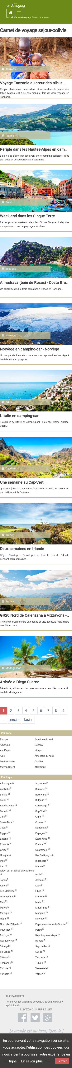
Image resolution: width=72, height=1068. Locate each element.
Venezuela (41, 968)
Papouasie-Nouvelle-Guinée (50, 924)
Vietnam (4, 973)
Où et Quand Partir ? (52, 1001)
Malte (38, 902)
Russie (39, 940)
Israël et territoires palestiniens (17, 870)
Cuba (3, 827)
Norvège (40, 918)
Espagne (40, 833)
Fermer (62, 1061)
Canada (4, 811)
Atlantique (40, 767)
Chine (38, 816)
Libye (38, 891)
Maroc (3, 907)
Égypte (4, 833)
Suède (38, 951)
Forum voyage (14, 1001)
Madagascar (7, 896)
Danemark (41, 827)
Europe (4, 739)
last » (28, 719)
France (39, 844)
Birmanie (40, 789)
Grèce (3, 850)
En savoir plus (32, 1061)
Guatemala (41, 850)
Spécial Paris (13, 1005)
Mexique (4, 913)
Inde (2, 860)
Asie (2, 755)
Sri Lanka (5, 951)
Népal (3, 918)
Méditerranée (7, 761)
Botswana (40, 794)
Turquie (4, 968)
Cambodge (41, 805)
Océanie (39, 745)
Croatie (39, 822)
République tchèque (46, 935)
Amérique (5, 745)
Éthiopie (4, 844)
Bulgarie (39, 800)
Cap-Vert (40, 811)
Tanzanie (40, 957)
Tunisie (39, 963)
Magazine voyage (31, 1001)
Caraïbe (39, 761)
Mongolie (40, 913)
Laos (38, 885)
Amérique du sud (44, 739)
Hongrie (4, 855)
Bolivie (3, 794)
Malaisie (40, 896)
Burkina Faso (7, 805)
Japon (3, 880)
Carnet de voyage (22, 17)
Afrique (38, 750)
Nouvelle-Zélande (9, 924)
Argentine (40, 783)
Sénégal (4, 946)
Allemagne (6, 783)
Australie (5, 789)
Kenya (3, 885)
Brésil (3, 800)
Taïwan (4, 957)
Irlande (39, 866)
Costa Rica (6, 822)
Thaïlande (5, 963)
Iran (2, 866)
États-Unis (41, 838)
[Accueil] (16, 5)
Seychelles (41, 946)
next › (14, 719)
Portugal (4, 935)
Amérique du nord (44, 755)
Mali (2, 902)
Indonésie (40, 860)
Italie (38, 874)
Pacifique (5, 750)
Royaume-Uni (7, 940)
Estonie (4, 838)
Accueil (9, 17)
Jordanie (40, 880)
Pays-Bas (5, 929)
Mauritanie (41, 907)
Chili (2, 816)
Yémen (39, 973)
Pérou (38, 929)
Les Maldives (7, 891)
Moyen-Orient (7, 767)
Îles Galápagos (43, 855)
